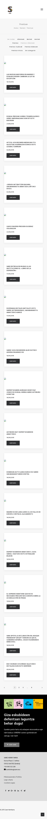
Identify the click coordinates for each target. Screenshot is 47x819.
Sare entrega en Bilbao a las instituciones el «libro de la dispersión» (19, 268)
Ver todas (11, 39)
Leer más (13, 87)
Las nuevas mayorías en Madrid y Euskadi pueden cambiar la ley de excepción (21, 76)
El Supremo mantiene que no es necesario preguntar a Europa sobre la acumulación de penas (23, 596)
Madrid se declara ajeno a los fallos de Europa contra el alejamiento (23, 513)
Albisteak (20, 39)
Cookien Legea (9, 783)
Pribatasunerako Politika (13, 777)
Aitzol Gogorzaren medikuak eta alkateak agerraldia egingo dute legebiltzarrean (21, 144)
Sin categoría (30, 50)
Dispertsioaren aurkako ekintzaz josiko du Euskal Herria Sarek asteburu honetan (23, 392)
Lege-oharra (8, 780)
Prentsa (15, 43)
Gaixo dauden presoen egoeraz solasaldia (20, 227)
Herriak (37, 39)
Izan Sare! (14, 735)
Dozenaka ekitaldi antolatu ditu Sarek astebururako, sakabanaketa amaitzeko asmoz (22, 310)
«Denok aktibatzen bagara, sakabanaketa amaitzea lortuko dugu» (21, 186)
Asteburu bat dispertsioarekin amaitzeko (20, 433)
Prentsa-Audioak (15, 47)
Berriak (22, 28)
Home (16, 28)
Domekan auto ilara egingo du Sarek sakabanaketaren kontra (22, 473)
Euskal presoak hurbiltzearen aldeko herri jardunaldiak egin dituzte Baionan (23, 118)
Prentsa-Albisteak (27, 43)
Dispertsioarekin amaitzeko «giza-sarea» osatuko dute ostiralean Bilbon (22, 554)
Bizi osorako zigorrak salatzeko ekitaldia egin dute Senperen (21, 665)
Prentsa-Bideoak (31, 47)
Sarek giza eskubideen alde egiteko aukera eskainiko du (22, 351)
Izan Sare (12, 745)
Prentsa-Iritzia (17, 50)
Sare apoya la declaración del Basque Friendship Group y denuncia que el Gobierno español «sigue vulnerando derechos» (23, 638)
